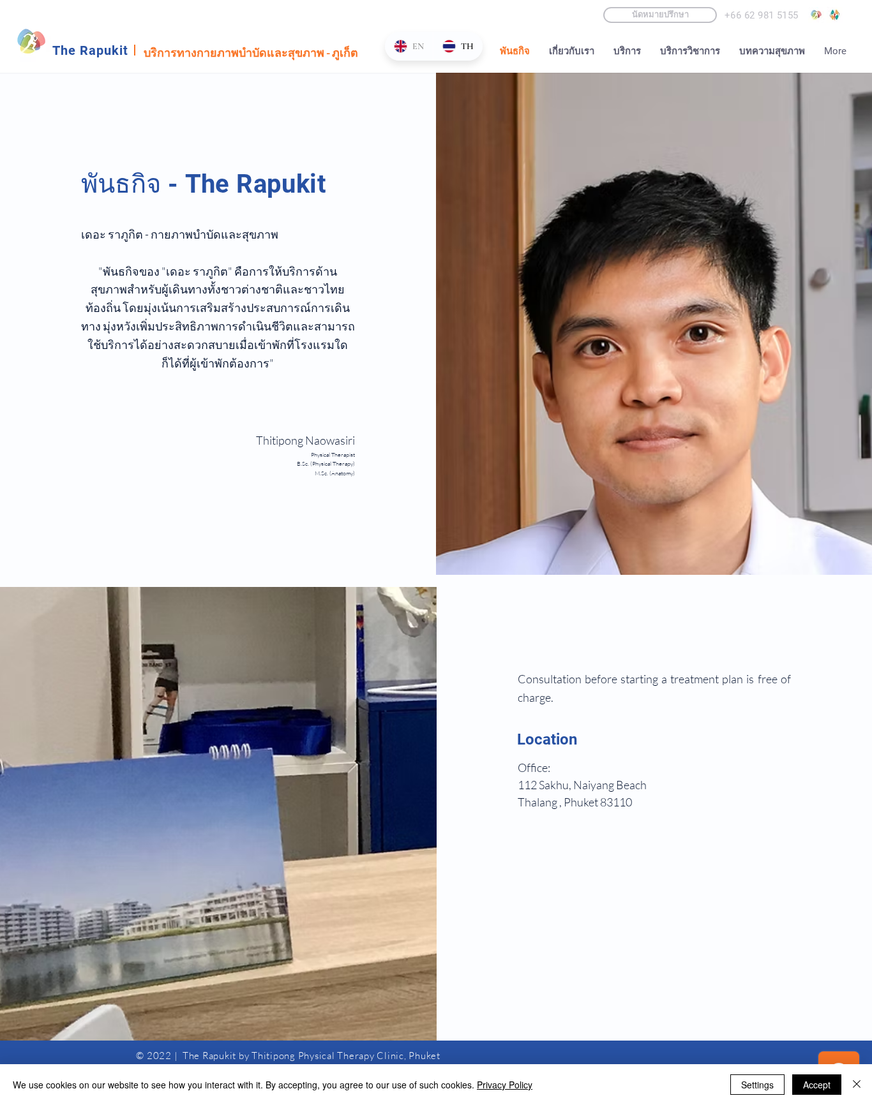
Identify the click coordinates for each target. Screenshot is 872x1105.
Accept (817, 1084)
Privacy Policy (504, 1084)
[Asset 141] (816, 15)
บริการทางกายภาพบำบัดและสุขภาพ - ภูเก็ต (251, 52)
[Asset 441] (835, 15)
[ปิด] (856, 1084)
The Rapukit (90, 50)
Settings (757, 1084)
